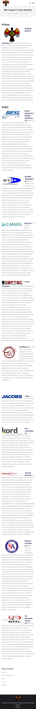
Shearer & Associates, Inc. (28, 543)
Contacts (4, 685)
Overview (4, 672)
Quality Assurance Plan (8, 675)
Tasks (3, 682)
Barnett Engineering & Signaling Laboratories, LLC (29, 115)
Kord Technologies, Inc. (29, 431)
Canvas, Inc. (28, 223)
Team (3, 678)
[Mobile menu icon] (33, 3)
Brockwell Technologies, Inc (29, 179)
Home (9, 13)
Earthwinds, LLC (24, 347)
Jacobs (27, 396)
